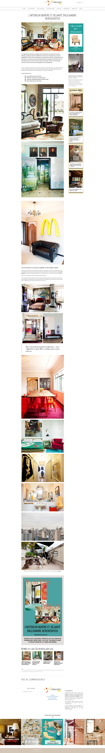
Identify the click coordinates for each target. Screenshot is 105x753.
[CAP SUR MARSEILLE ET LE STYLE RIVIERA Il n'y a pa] (94, 732)
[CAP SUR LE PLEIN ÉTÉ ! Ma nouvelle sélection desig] (52, 732)
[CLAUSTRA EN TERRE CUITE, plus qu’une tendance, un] (73, 732)
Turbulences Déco (36, 749)
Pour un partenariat (52, 696)
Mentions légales (52, 699)
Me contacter (52, 698)
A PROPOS (52, 695)
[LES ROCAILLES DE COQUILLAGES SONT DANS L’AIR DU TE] (31, 732)
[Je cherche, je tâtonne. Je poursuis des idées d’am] (10, 732)
